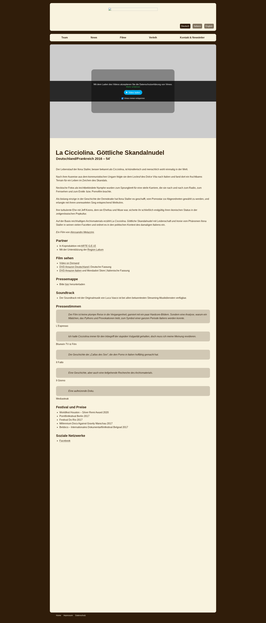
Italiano (197, 26)
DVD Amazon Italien (70, 270)
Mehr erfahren (133, 87)
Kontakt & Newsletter (192, 37)
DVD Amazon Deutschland (74, 267)
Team (64, 37)
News (94, 37)
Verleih (153, 37)
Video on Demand (69, 263)
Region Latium (95, 249)
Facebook (64, 440)
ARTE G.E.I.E (88, 246)
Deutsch (185, 26)
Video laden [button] (134, 92)
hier (67, 284)
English (209, 26)
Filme (123, 37)
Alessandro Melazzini (82, 232)
